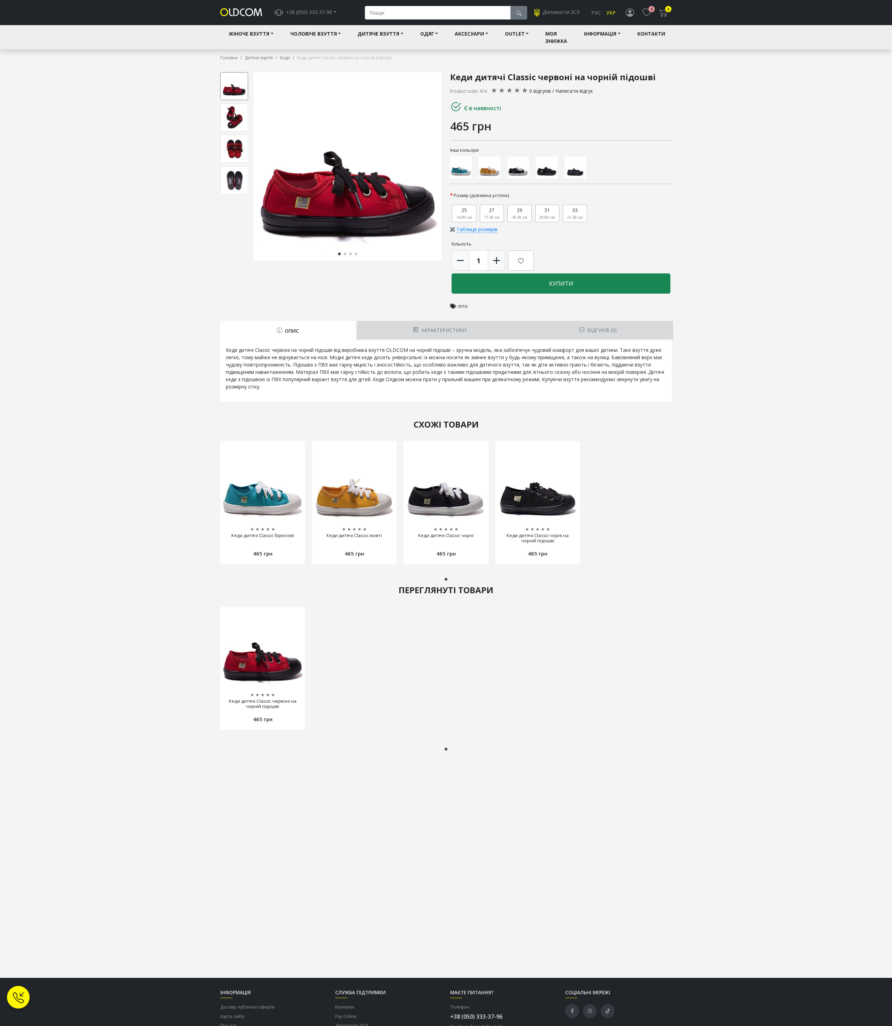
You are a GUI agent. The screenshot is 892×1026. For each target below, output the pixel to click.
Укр (611, 12)
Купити (561, 283)
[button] (440, 166)
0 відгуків (540, 91)
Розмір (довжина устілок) (481, 195)
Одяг (427, 33)
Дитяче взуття (378, 33)
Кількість (461, 244)
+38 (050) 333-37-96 (476, 1016)
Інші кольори (464, 150)
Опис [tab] (291, 330)
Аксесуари (469, 33)
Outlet (515, 33)
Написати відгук (574, 91)
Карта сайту (232, 1016)
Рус (596, 12)
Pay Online (345, 1016)
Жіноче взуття (249, 33)
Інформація (600, 33)
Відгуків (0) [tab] (601, 330)
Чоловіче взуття (313, 33)
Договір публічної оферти (247, 1007)
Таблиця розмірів (477, 229)
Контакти (651, 33)
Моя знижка (556, 37)
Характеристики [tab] (443, 330)
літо (463, 306)
